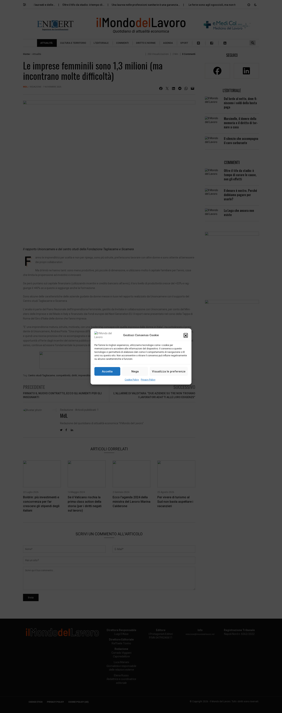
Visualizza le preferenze (169, 371)
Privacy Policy (148, 379)
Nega (135, 371)
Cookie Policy (132, 379)
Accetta (107, 371)
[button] (186, 335)
